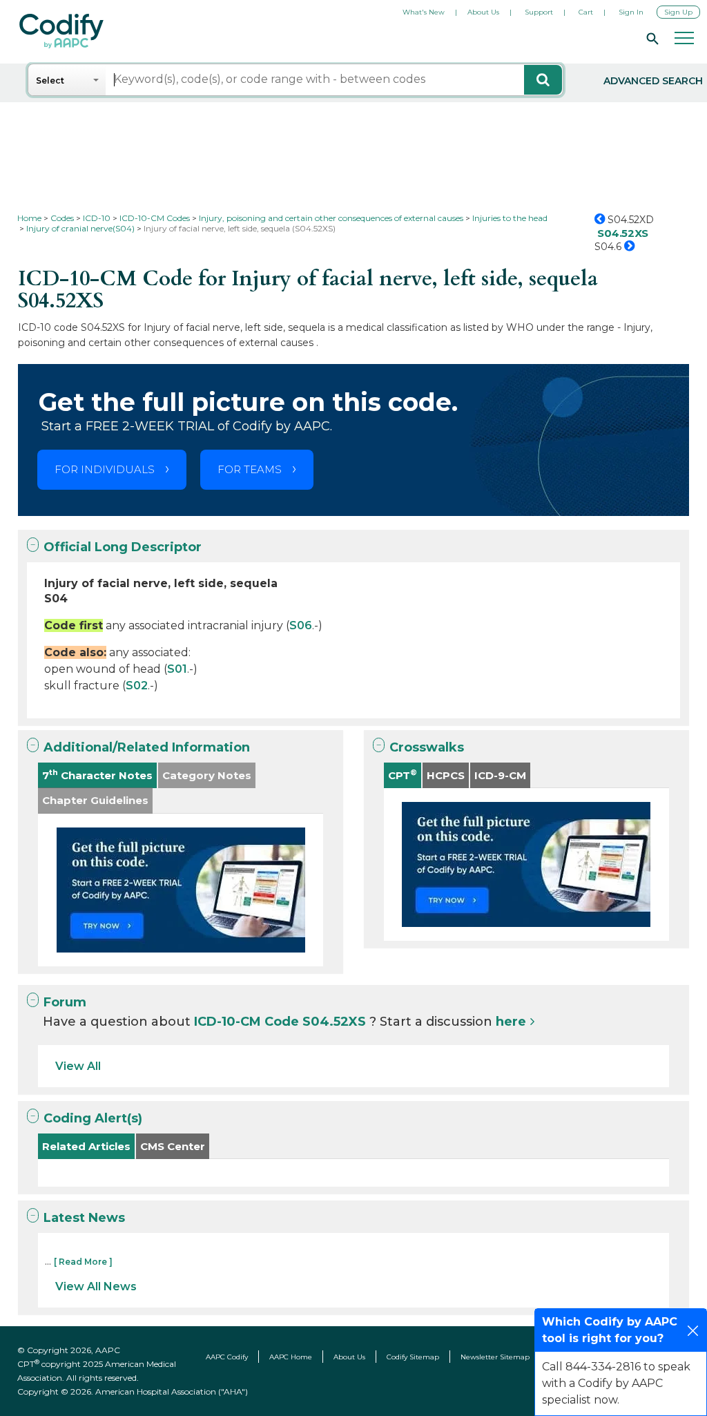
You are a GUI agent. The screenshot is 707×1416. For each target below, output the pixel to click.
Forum (64, 1002)
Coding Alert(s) (92, 1118)
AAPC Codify (227, 1356)
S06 (300, 625)
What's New (424, 12)
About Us (483, 12)
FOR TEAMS (249, 469)
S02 (137, 685)
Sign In (631, 12)
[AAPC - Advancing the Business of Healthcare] (61, 31)
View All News (96, 1286)
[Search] (650, 38)
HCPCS (446, 775)
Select (50, 80)
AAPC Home (290, 1356)
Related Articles (86, 1146)
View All (78, 1066)
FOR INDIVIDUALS (105, 469)
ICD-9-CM (500, 775)
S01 (177, 669)
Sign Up (678, 12)
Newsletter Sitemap (495, 1356)
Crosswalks (426, 747)
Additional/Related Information (146, 747)
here (511, 1021)
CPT (402, 774)
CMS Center (172, 1146)
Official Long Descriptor (122, 547)
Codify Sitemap (413, 1356)
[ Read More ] (83, 1261)
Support (539, 12)
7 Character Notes (97, 774)
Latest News (84, 1217)
